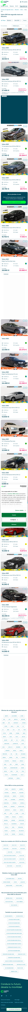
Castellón (21, 799)
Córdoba (14, 803)
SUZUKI (5, 771)
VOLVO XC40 (21, 862)
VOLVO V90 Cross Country (10, 862)
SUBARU (22, 767)
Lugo (23, 813)
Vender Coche (14, 971)
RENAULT (21, 761)
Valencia (13, 830)
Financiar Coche (21, 954)
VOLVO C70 (22, 845)
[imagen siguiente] (26, 37)
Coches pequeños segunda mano (14, 930)
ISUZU (11, 736)
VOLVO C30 (5, 845)
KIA (17, 740)
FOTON (4, 733)
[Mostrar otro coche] (14, 44)
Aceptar (14, 515)
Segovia (22, 823)
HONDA (10, 733)
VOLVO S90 (10, 852)
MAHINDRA (18, 747)
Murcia (21, 816)
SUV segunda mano (9, 968)
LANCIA (22, 740)
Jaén (5, 813)
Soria (13, 827)
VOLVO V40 (18, 852)
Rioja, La (6, 823)
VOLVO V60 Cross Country (10, 859)
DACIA (12, 726)
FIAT (19, 729)
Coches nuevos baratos (14, 926)
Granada (13, 806)
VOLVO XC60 (9, 866)
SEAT (11, 764)
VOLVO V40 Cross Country (10, 855)
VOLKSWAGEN (14, 774)
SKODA (22, 764)
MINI (16, 754)
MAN (25, 747)
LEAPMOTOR (15, 743)
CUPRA (5, 726)
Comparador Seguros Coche (14, 947)
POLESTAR (7, 761)
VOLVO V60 (21, 855)
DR (23, 726)
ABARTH (6, 716)
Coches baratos (8, 916)
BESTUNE (23, 719)
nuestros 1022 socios (13, 493)
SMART (5, 767)
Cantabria (13, 799)
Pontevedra (21, 820)
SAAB (5, 764)
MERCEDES (5, 754)
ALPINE (21, 716)
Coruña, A (22, 803)
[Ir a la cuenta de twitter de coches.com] (1, 995)
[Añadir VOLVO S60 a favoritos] (24, 30)
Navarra (6, 820)
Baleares (21, 792)
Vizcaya (6, 834)
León (11, 813)
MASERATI (8, 750)
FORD (24, 729)
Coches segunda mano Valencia (14, 943)
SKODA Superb (9, 885)
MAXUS (14, 750)
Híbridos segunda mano (8, 964)
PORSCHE (14, 761)
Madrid (7, 816)
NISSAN (4, 757)
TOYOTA (6, 774)
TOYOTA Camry (19, 885)
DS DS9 (15, 882)
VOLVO (22, 774)
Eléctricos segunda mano (14, 950)
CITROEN (23, 722)
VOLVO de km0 (19, 898)
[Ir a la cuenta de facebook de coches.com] (10, 995)
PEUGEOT (23, 757)
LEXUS (22, 743)
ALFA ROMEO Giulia (10, 878)
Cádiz (6, 799)
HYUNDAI (17, 733)
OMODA (10, 757)
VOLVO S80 (22, 848)
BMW (4, 722)
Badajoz (14, 792)
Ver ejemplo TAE (21, 91)
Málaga (14, 816)
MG (11, 754)
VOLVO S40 (14, 848)
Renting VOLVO (9, 898)
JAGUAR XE (22, 882)
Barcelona (6, 796)
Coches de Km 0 (19, 916)
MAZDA (21, 750)
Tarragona (20, 827)
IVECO (17, 736)
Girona (5, 806)
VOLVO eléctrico (9, 901)
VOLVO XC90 (18, 866)
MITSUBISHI (23, 754)
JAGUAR (5, 740)
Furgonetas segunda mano (14, 957)
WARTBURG (10, 778)
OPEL (17, 757)
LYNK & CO (10, 747)
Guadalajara (21, 806)
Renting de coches (21, 964)
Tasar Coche (20, 968)
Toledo (6, 830)
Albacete (13, 789)
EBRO (8, 729)
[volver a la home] (5, 991)
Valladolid (21, 830)
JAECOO (23, 736)
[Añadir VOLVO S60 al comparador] (26, 30)
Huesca (21, 810)
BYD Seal (20, 878)
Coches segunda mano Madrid (14, 936)
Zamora (13, 834)
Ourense (13, 820)
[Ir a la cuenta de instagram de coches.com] (6, 995)
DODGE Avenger (6, 882)
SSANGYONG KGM (13, 767)
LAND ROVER (6, 743)
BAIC (10, 719)
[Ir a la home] (4, 2)
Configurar (13, 519)
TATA (17, 771)
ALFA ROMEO (14, 716)
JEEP (12, 740)
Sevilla (6, 827)
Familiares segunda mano (8, 954)
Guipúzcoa (7, 810)
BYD (9, 722)
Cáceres (22, 796)
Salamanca (14, 823)
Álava (6, 789)
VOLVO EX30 (5, 848)
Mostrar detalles (19, 510)
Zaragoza (21, 834)
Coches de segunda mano (14, 923)
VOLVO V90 (21, 859)
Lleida (16, 813)
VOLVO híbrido (20, 901)
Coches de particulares (14, 919)
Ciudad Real (6, 803)
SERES (16, 764)
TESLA (23, 771)
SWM (11, 771)
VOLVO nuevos (14, 905)
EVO (14, 729)
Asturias (6, 792)
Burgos (14, 796)
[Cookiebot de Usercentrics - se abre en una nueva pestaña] (20, 486)
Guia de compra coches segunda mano (14, 961)
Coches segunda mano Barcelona (14, 933)
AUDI (4, 719)
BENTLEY (16, 719)
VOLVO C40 (14, 845)
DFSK (18, 726)
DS (2, 729)
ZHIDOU (18, 778)
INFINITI (4, 736)
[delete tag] (20, 20)
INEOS (24, 733)
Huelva (14, 810)
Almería (21, 789)
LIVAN (3, 747)
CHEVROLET (15, 722)
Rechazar (14, 524)
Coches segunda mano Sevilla (14, 940)
